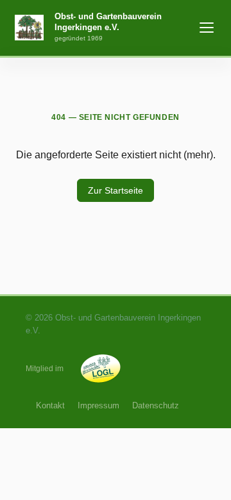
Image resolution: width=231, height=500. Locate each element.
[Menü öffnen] (207, 27)
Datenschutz (155, 405)
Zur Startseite (115, 190)
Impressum (98, 405)
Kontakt (50, 405)
